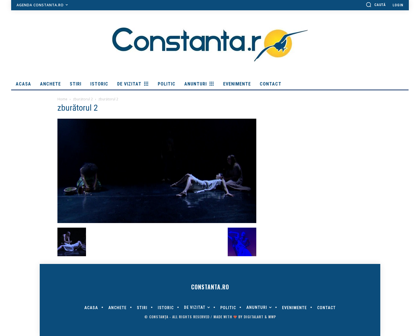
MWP (272, 316)
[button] (376, 4)
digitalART (253, 316)
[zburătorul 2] (156, 221)
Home (62, 99)
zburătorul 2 (83, 99)
